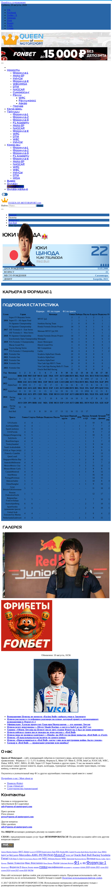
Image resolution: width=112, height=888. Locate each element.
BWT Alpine (24, 852)
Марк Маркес (48, 863)
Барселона (70, 859)
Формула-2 (21, 117)
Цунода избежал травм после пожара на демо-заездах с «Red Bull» (41, 732)
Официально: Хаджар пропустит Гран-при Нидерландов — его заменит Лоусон (48, 724)
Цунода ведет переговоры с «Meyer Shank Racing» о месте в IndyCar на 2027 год (49, 727)
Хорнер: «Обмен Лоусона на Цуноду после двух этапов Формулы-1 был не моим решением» (55, 729)
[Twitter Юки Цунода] (103, 265)
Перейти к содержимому (13, 2)
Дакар (23, 103)
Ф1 (76, 862)
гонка (43, 867)
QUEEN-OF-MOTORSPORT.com (24, 203)
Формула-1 (20, 73)
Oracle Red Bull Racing (87, 855)
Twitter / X (12, 15)
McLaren (14, 855)
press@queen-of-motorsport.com (17, 816)
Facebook (11, 12)
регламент (76, 867)
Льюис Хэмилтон (15, 863)
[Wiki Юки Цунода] (108, 265)
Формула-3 (21, 120)
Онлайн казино (17, 189)
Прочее (18, 106)
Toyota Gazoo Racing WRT (32, 859)
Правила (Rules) (15, 783)
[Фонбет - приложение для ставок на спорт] (54, 59)
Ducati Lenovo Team (48, 852)
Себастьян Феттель (67, 863)
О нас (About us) (15, 786)
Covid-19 (32, 852)
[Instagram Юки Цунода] (106, 265)
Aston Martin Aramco (9, 852)
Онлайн (12, 183)
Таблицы (13, 111)
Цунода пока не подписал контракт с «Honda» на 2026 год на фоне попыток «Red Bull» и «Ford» (57, 735)
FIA (58, 852)
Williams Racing (54, 859)
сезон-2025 (15, 870)
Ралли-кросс (27, 100)
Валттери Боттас (80, 859)
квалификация (55, 867)
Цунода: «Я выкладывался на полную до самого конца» (36, 737)
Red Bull (12, 222)
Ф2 (81, 863)
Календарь (14, 109)
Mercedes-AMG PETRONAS (36, 855)
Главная (12, 215)
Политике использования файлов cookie (82, 878)
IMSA (16, 178)
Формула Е (21, 81)
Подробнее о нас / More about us (17, 778)
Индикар (91, 858)
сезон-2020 (85, 867)
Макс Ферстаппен (34, 863)
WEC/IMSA (20, 84)
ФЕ (84, 863)
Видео (11, 181)
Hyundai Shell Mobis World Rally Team (88, 852)
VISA (10, 25)
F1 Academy (21, 123)
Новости (13, 70)
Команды (13, 145)
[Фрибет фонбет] (26, 650)
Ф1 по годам (53, 311)
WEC (16, 139)
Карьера (40, 311)
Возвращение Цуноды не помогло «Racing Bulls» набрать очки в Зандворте (46, 716)
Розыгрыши (15, 186)
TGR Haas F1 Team (16, 859)
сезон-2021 (95, 867)
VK (8, 10)
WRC (22, 98)
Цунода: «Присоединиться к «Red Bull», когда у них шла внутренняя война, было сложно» (54, 740)
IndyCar (18, 78)
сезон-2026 (23, 870)
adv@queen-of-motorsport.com (16, 806)
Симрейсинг (21, 92)
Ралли (17, 95)
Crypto (10, 28)
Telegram (11, 18)
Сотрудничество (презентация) (22, 788)
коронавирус (67, 867)
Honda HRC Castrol (67, 852)
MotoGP (59, 855)
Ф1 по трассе (69, 311)
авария (36, 867)
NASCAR (19, 89)
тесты (30, 870)
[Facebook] (101, 265)
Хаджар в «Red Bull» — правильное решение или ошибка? (38, 743)
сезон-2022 (104, 867)
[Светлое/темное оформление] (5, 194)
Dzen (9, 20)
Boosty (10, 23)
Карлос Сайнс (101, 859)
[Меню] (2, 63)
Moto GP (18, 75)
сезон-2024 (5, 870)
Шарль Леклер (27, 867)
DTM (16, 87)
